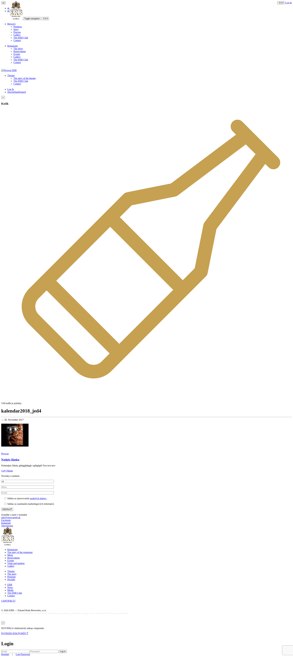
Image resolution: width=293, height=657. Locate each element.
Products (17, 26)
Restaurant (12, 46)
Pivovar (5, 453)
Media (10, 590)
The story (11, 574)
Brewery (11, 24)
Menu (10, 555)
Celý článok (7, 470)
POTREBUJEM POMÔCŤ (14, 633)
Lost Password (23, 654)
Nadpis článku (10, 459)
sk (8, 8)
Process (17, 32)
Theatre (11, 75)
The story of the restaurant (20, 552)
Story (16, 29)
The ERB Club (20, 37)
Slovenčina (12, 92)
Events (16, 54)
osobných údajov (38, 498)
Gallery (17, 35)
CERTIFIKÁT (8, 601)
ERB (9, 584)
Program (11, 576)
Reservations (19, 51)
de (8, 11)
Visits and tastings (16, 563)
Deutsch (22, 92)
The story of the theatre (24, 78)
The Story (18, 48)
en (3, 3)
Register (5, 654)
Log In (288, 2)
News (10, 587)
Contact (17, 40)
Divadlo (11, 579)
